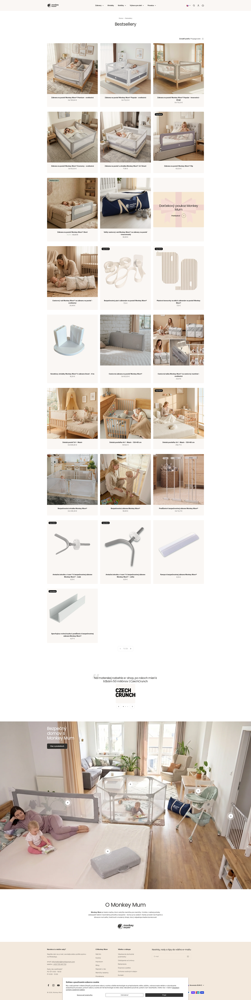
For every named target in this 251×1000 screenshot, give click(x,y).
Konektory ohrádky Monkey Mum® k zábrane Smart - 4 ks (72, 374)
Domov (121, 18)
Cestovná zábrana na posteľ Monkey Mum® (125, 374)
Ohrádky (110, 5)
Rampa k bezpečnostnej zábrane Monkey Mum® (178, 574)
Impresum (99, 962)
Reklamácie (122, 964)
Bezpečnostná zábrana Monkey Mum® (125, 508)
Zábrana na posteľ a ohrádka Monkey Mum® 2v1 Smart (125, 166)
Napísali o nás (101, 969)
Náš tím (98, 954)
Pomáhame (100, 976)
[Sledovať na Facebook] (48, 985)
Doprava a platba (124, 968)
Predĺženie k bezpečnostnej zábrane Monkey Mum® (178, 508)
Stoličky (121, 5)
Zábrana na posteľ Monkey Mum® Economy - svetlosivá (72, 166)
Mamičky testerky (102, 973)
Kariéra (98, 958)
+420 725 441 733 (59, 964)
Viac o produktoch (57, 746)
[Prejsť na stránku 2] (130, 648)
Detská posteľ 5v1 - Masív (72, 442)
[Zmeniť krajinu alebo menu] (188, 5)
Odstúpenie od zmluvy (126, 960)
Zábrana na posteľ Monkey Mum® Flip (178, 166)
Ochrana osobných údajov (127, 971)
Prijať (164, 995)
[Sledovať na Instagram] (53, 985)
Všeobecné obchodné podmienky (126, 955)
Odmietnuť (124, 995)
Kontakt (121, 975)
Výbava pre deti (136, 5)
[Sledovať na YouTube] (58, 985)
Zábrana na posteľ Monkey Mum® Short (72, 232)
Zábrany (98, 5)
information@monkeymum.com (63, 962)
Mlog (97, 965)
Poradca (151, 5)
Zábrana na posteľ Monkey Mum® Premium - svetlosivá (72, 98)
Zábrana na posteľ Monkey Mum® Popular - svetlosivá (125, 98)
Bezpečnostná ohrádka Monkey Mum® (72, 508)
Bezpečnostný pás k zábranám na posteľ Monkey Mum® (125, 301)
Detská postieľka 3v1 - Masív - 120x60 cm (179, 442)
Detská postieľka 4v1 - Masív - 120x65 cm (125, 442)
